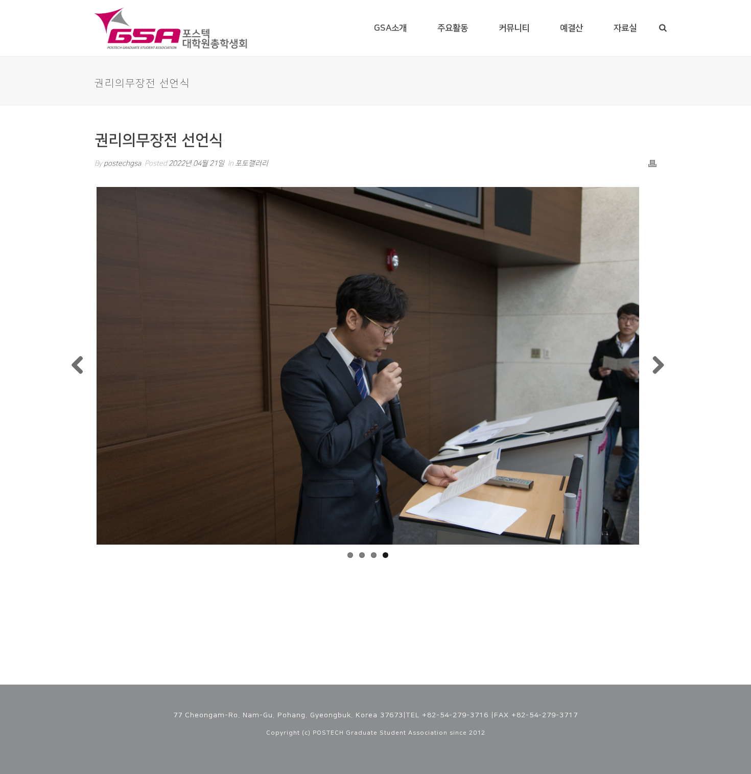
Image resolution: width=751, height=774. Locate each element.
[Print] (652, 164)
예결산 (571, 28)
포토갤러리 (251, 163)
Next (654, 366)
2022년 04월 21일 (196, 163)
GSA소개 (390, 28)
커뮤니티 (514, 28)
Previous (81, 366)
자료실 (625, 28)
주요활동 (452, 28)
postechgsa (122, 163)
